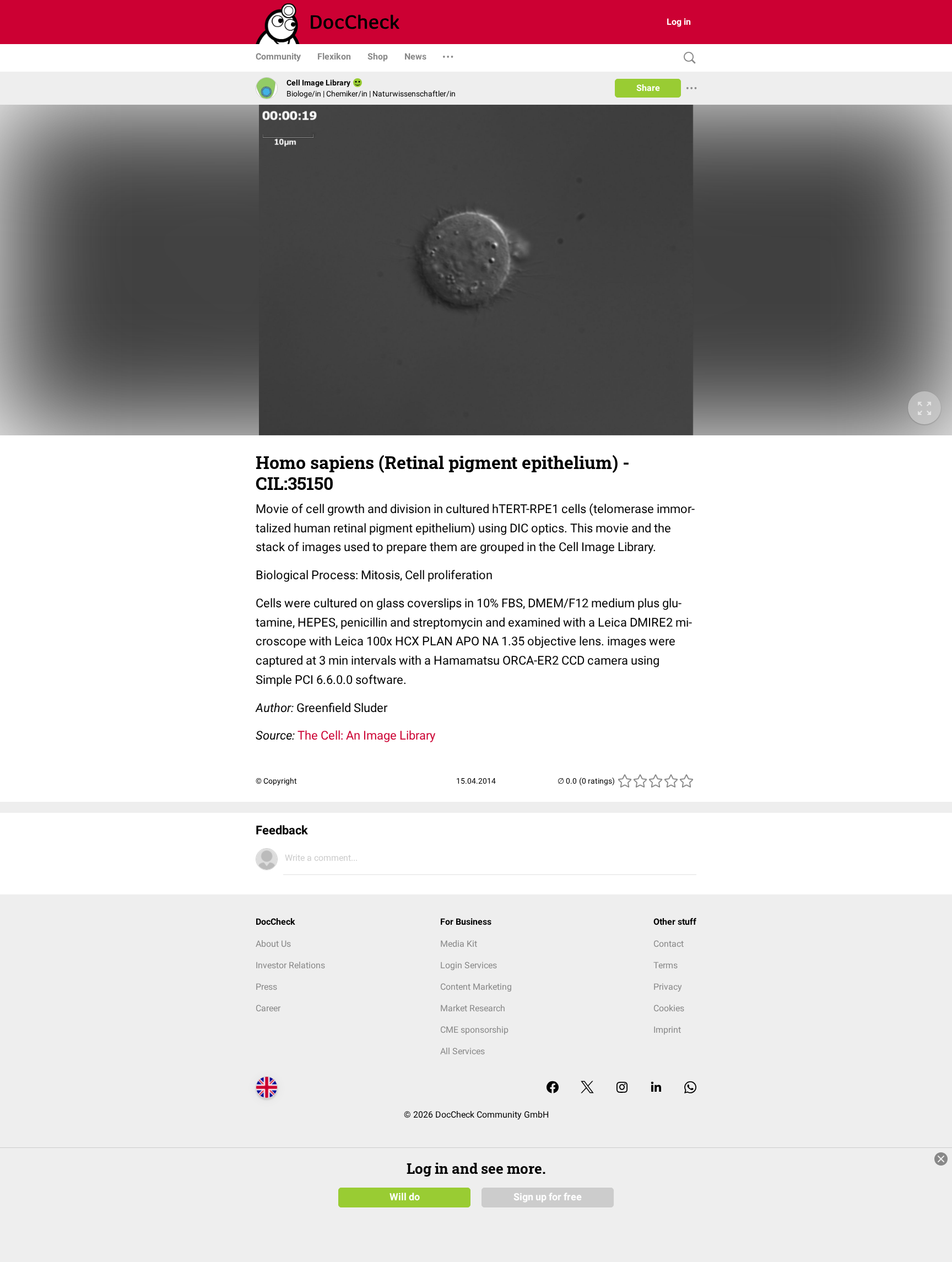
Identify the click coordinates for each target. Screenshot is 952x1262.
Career (268, 1008)
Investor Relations (290, 965)
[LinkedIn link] (656, 1088)
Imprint (667, 1029)
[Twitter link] (587, 1088)
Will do (405, 1196)
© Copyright (276, 780)
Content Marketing (476, 986)
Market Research (472, 1008)
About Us (273, 944)
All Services (462, 1051)
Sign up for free (547, 1196)
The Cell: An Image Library (366, 735)
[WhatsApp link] (690, 1088)
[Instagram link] (622, 1088)
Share (648, 88)
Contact (668, 944)
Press (266, 986)
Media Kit (458, 944)
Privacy (667, 986)
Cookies (668, 1008)
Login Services (468, 965)
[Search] (687, 58)
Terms (665, 965)
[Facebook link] (553, 1088)
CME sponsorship (474, 1029)
